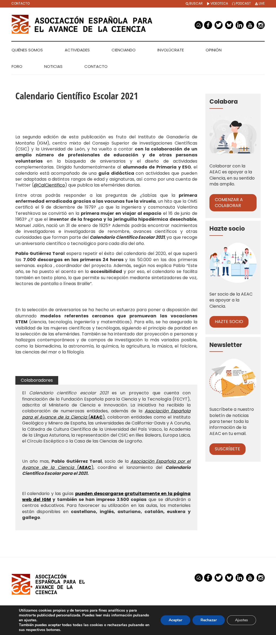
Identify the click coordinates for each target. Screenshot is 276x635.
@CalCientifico (49, 185)
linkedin (240, 25)
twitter (219, 25)
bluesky (229, 25)
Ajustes (241, 620)
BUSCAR (196, 3)
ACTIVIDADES (77, 50)
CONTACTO (20, 3)
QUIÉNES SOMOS (27, 50)
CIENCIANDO (124, 50)
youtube (250, 25)
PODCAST (243, 3)
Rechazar (209, 620)
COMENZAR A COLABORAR (229, 203)
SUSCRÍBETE (227, 449)
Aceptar (175, 620)
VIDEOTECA (219, 3)
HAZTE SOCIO (229, 321)
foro (199, 25)
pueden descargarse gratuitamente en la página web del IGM (106, 496)
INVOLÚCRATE (170, 50)
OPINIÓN (214, 50)
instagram (261, 25)
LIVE (261, 3)
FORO (17, 66)
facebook (208, 25)
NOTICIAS (53, 66)
